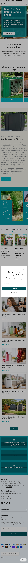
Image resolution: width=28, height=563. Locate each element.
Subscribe (14, 288)
